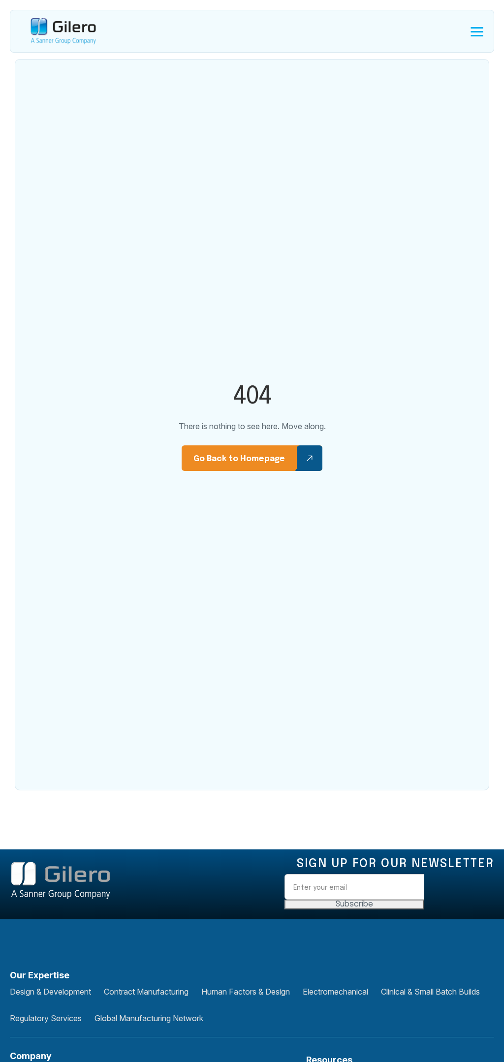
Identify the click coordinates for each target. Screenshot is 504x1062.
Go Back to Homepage (239, 459)
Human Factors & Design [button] (245, 992)
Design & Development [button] (50, 992)
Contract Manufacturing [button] (146, 992)
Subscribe (354, 904)
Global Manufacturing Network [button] (148, 1018)
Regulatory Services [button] (46, 1018)
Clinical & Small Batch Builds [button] (430, 992)
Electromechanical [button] (335, 992)
